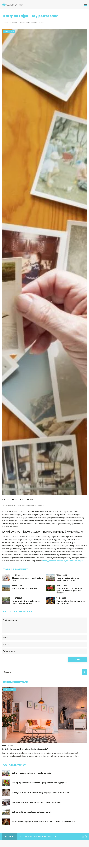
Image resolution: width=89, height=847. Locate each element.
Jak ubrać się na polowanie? (25, 588)
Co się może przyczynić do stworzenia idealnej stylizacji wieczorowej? (43, 822)
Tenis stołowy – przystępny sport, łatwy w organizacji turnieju (69, 590)
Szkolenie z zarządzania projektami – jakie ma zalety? (36, 802)
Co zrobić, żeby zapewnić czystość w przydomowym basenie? (47, 836)
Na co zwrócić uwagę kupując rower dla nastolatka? (26, 602)
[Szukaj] (84, 672)
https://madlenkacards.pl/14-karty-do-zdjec (62, 561)
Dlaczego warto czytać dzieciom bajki (27, 579)
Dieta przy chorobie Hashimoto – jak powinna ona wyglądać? (40, 783)
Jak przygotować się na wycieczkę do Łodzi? (67, 579)
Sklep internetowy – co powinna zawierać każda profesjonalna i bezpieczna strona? (41, 749)
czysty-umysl (10, 499)
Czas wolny (9, 32)
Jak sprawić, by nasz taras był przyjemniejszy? (33, 812)
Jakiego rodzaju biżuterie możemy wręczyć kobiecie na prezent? (41, 793)
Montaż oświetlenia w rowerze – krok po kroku (71, 602)
